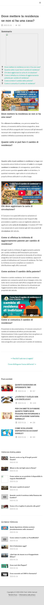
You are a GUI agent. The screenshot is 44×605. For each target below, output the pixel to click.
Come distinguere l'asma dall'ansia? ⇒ (22, 364)
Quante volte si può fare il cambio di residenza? (22, 70)
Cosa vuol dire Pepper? (18, 565)
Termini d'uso (12, 595)
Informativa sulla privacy (27, 595)
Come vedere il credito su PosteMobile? (24, 538)
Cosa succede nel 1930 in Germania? (23, 573)
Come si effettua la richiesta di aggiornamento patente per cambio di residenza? (21, 77)
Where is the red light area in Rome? (23, 468)
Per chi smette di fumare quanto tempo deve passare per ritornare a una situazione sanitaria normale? (27, 414)
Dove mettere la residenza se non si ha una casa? (22, 67)
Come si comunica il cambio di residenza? (19, 83)
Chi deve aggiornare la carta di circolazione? (20, 72)
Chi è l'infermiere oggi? (18, 546)
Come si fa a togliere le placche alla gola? (25, 506)
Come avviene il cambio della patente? (18, 81)
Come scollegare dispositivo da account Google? (26, 430)
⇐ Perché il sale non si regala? (22, 358)
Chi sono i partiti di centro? (20, 487)
